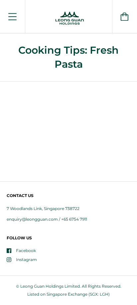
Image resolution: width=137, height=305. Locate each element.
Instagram (26, 259)
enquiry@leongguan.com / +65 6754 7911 (47, 219)
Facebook (26, 250)
